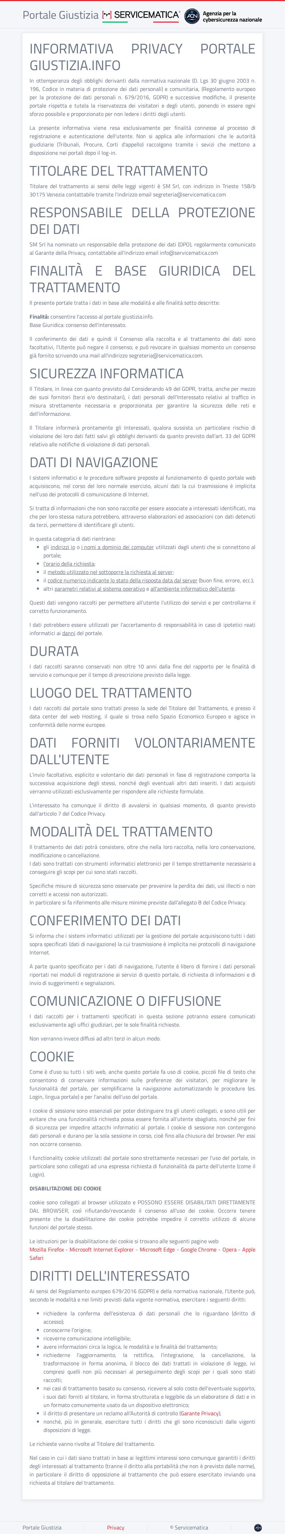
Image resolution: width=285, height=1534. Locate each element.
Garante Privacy (200, 1413)
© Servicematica (189, 1527)
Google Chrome (199, 1249)
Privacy (115, 1527)
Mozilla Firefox (47, 1249)
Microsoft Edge (157, 1249)
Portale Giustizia (42, 1527)
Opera (229, 1249)
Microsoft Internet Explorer (102, 1249)
